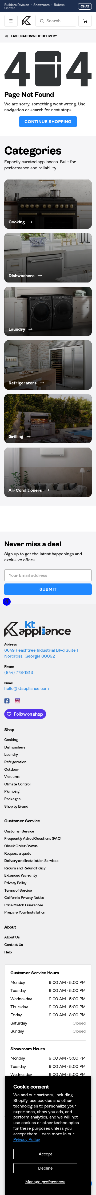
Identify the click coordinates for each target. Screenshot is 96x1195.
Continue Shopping (48, 121)
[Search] (42, 21)
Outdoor (11, 769)
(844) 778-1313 (18, 672)
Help (8, 952)
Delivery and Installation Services (31, 860)
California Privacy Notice (24, 897)
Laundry (11, 754)
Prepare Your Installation (24, 912)
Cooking (11, 740)
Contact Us (13, 944)
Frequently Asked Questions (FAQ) (33, 838)
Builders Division (16, 5)
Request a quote (17, 853)
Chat (85, 6)
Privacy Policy (26, 1139)
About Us (12, 937)
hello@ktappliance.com (26, 688)
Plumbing (11, 791)
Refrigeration (15, 762)
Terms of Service (18, 890)
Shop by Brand (16, 806)
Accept (45, 1153)
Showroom (41, 5)
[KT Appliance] (26, 21)
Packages (12, 799)
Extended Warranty (20, 875)
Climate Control (17, 784)
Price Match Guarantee (23, 905)
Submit (48, 589)
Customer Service (19, 831)
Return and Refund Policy (24, 868)
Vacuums (11, 776)
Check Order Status (21, 846)
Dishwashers (14, 747)
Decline (45, 1168)
